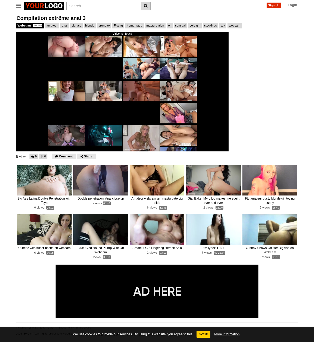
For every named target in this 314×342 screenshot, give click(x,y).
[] (146, 6)
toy (223, 25)
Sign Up (274, 5)
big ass (76, 25)
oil (169, 25)
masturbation (155, 25)
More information (227, 334)
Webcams (30, 25)
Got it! (203, 334)
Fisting (118, 25)
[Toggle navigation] (20, 5)
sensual (180, 25)
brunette (104, 25)
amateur (52, 25)
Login (292, 5)
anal (64, 25)
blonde (89, 25)
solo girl (195, 25)
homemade (134, 25)
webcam (234, 25)
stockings (210, 25)
